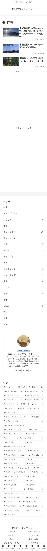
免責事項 (34, 543)
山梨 (23, 281)
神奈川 (23, 250)
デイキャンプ (23, 269)
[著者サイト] (16, 370)
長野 (23, 263)
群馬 (23, 244)
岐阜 (23, 207)
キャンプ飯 (23, 256)
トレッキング (23, 275)
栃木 (23, 300)
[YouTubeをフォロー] (23, 370)
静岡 (23, 294)
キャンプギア (23, 232)
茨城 (23, 312)
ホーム (12, 532)
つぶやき (23, 220)
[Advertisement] (23, 98)
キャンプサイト (23, 213)
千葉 (23, 226)
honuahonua (23, 351)
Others (23, 306)
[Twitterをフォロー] (20, 370)
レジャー (23, 287)
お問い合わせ (34, 539)
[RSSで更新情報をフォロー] (30, 370)
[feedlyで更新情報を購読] (27, 370)
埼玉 (23, 318)
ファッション (23, 238)
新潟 (23, 324)
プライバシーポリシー (13, 543)
